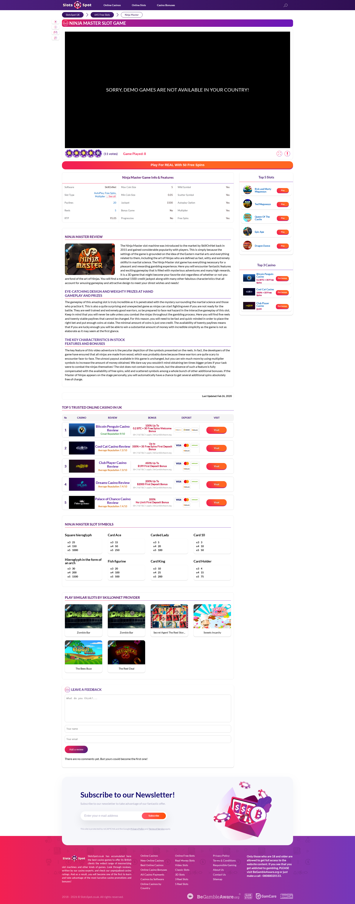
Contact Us (219, 874)
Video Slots (181, 865)
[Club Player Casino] (82, 466)
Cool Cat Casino (265, 289)
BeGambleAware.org (266, 871)
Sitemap (217, 879)
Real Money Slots (185, 860)
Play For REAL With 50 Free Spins (177, 165)
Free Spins (110, 193)
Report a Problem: (287, 153)
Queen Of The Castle (262, 218)
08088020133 (272, 875)
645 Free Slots (102, 14)
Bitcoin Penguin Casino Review (113, 428)
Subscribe (153, 816)
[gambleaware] (219, 898)
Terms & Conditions (224, 860)
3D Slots (180, 874)
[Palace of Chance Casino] (82, 502)
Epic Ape (259, 231)
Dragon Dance (262, 245)
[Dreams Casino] (82, 484)
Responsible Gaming (224, 865)
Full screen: (279, 153)
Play (283, 190)
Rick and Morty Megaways (263, 190)
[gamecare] (266, 898)
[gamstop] (248, 898)
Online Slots (139, 5)
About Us (218, 869)
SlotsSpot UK (73, 14)
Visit (216, 430)
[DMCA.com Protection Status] (286, 897)
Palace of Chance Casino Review (113, 501)
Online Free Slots (185, 855)
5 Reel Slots (181, 884)
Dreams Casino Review (113, 483)
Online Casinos (112, 5)
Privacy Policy (137, 828)
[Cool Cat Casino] (82, 448)
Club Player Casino (262, 304)
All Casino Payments (152, 874)
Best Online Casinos (152, 865)
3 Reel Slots (181, 879)
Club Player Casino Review (112, 464)
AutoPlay (99, 193)
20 (114, 202)
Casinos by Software (152, 879)
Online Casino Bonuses (154, 869)
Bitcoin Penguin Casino (264, 275)
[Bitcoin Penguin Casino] (82, 429)
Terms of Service (157, 828)
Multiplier (100, 196)
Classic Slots (182, 869)
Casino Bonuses (166, 5)
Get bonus (282, 278)
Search (285, 5)
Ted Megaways (263, 204)
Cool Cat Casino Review (112, 446)
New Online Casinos (152, 860)
